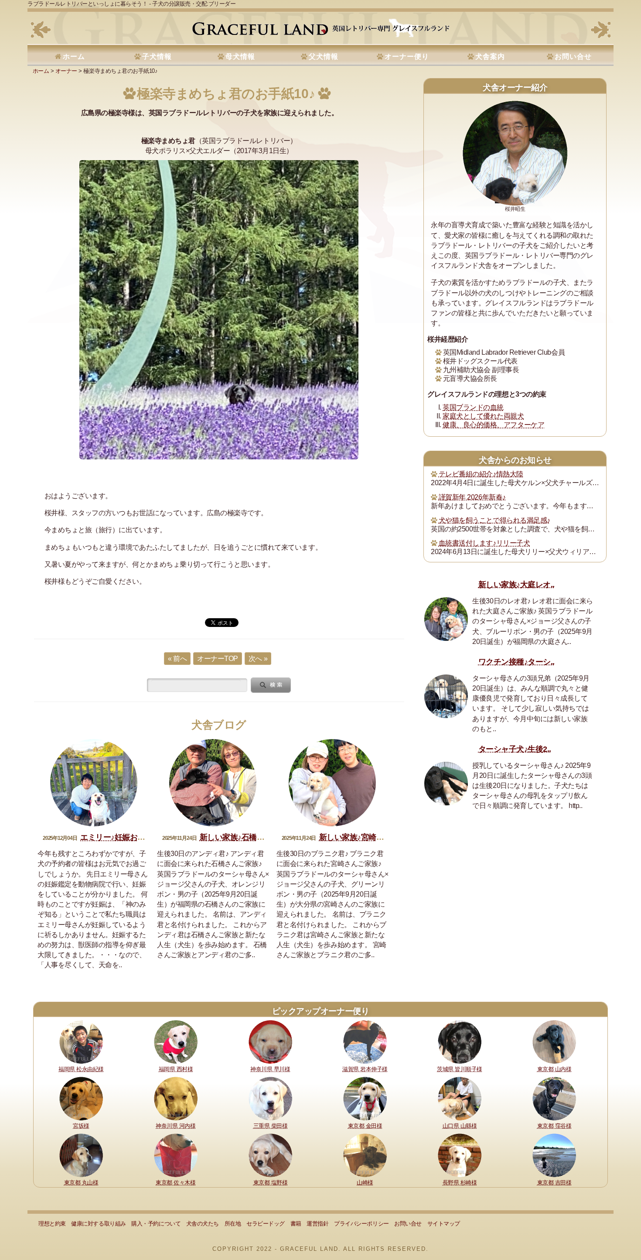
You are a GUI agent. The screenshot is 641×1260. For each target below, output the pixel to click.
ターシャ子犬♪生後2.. (514, 749)
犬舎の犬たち (202, 1223)
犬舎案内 (490, 56)
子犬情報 (157, 56)
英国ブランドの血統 (473, 407)
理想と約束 (52, 1223)
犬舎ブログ (218, 725)
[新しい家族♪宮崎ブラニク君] (332, 782)
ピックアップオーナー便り (320, 1011)
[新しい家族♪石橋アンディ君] (212, 782)
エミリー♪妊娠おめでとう (124, 837)
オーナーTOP (217, 658)
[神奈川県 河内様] (176, 1098)
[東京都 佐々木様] (176, 1154)
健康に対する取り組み (98, 1223)
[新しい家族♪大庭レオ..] (446, 619)
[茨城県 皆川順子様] (459, 1041)
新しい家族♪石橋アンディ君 (247, 837)
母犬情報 (240, 56)
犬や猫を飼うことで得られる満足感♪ (494, 520)
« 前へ (177, 658)
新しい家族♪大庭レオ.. (516, 584)
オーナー (66, 71)
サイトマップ (443, 1223)
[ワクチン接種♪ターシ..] (446, 696)
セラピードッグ (265, 1223)
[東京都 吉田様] (554, 1154)
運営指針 (317, 1223)
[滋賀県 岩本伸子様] (365, 1041)
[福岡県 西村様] (176, 1041)
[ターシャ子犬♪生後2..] (446, 783)
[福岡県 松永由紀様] (81, 1041)
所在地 (233, 1223)
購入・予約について (156, 1223)
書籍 (295, 1223)
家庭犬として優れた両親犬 (483, 416)
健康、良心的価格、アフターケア (493, 424)
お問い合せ (573, 56)
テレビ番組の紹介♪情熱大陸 (481, 474)
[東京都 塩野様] (270, 1154)
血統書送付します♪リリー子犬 (484, 543)
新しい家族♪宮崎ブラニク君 (367, 837)
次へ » (258, 658)
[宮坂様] (81, 1098)
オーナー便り (407, 56)
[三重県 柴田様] (270, 1098)
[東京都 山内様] (554, 1041)
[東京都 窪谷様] (554, 1098)
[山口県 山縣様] (459, 1098)
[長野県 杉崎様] (459, 1154)
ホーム (74, 56)
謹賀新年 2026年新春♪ (472, 497)
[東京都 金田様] (365, 1098)
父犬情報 (323, 56)
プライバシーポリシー (361, 1223)
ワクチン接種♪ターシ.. (516, 661)
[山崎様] (365, 1154)
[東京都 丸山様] (81, 1154)
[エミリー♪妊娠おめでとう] (93, 782)
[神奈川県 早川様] (270, 1041)
